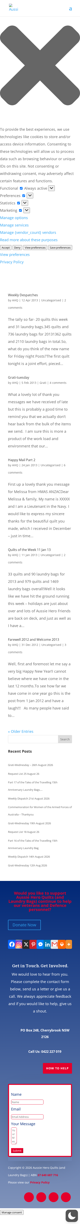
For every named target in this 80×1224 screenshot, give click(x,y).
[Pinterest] (33, 944)
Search (65, 739)
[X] (25, 944)
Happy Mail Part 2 (21, 460)
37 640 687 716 (48, 1175)
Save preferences (60, 247)
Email (16, 1109)
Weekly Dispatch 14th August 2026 (29, 856)
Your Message (23, 1123)
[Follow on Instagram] (53, 1197)
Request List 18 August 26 (23, 832)
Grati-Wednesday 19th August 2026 (29, 823)
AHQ (15, 300)
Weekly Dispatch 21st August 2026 (28, 798)
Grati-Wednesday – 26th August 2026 (30, 765)
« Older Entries (20, 731)
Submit (17, 1150)
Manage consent (12, 1212)
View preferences (35, 247)
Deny (17, 247)
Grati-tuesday (18, 377)
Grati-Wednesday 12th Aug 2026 (27, 865)
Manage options (14, 217)
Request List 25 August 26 (23, 774)
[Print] (61, 944)
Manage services (14, 225)
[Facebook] (11, 944)
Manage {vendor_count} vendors (28, 232)
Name (16, 1094)
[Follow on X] (41, 1197)
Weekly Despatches (23, 295)
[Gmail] (54, 944)
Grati (43, 383)
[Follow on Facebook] (29, 1197)
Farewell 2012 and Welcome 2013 (33, 639)
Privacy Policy (12, 261)
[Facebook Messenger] (40, 944)
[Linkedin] (47, 944)
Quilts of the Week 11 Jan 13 (29, 549)
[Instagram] (18, 944)
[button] (40, 66)
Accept (6, 247)
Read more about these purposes (29, 239)
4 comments (58, 383)
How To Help (57, 1068)
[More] (68, 944)
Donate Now (24, 925)
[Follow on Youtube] (66, 1197)
